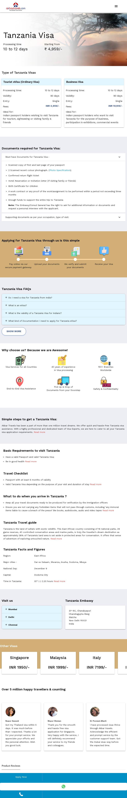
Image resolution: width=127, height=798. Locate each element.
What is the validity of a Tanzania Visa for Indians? (33, 313)
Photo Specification (59, 170)
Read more (39, 432)
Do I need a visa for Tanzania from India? (28, 297)
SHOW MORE (14, 331)
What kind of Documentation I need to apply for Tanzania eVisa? (41, 320)
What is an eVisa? (16, 305)
